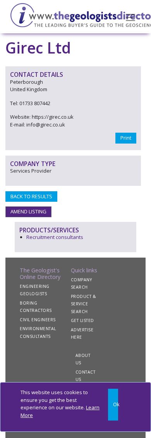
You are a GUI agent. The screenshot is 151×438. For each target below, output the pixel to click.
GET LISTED (82, 320)
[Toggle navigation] (130, 16)
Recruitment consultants (54, 237)
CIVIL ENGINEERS (38, 319)
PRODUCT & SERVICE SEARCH (83, 304)
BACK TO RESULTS (31, 196)
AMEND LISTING (28, 211)
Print (125, 137)
